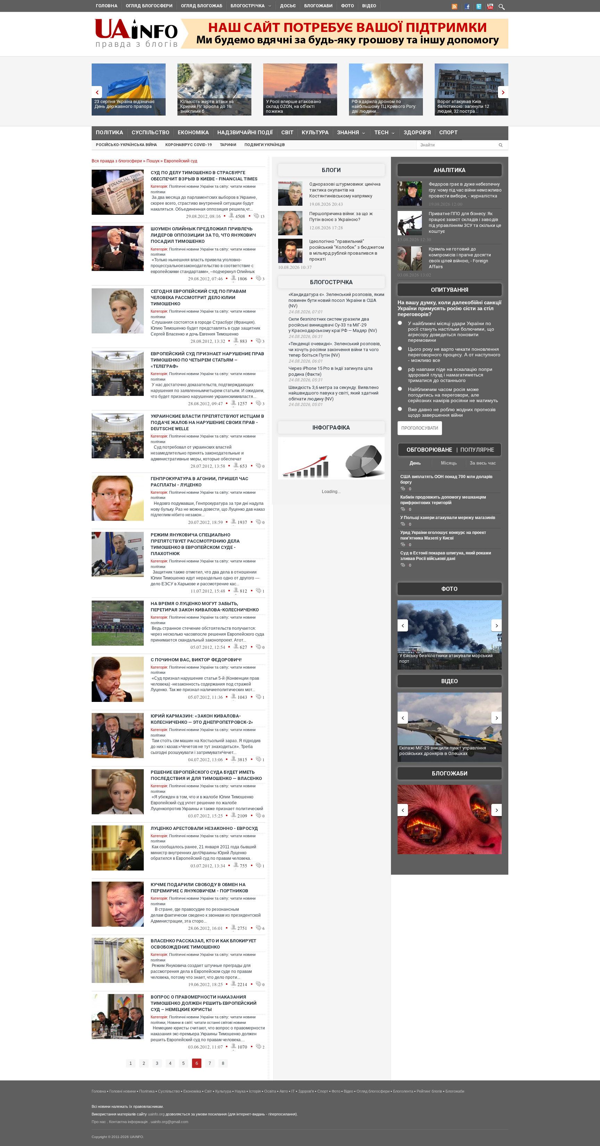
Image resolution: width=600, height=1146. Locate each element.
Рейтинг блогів (429, 1091)
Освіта (270, 1091)
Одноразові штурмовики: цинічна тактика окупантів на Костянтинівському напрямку (345, 189)
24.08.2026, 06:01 (306, 361)
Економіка (193, 132)
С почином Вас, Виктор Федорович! (196, 659)
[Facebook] (465, 7)
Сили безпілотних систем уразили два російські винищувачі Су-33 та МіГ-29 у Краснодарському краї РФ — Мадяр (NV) (333, 324)
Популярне (477, 450)
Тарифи (228, 145)
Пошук (153, 161)
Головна (106, 5)
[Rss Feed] (454, 7)
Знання (346, 134)
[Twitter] (477, 7)
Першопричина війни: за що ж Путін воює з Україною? (341, 216)
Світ (287, 132)
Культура (315, 132)
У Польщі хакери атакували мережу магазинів (447, 517)
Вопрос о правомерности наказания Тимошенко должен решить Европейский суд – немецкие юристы (204, 1003)
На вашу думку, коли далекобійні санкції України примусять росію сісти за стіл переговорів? (449, 308)
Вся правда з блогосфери (117, 161)
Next (505, 92)
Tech (379, 134)
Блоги (331, 170)
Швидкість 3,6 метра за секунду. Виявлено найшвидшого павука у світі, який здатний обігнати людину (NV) (334, 393)
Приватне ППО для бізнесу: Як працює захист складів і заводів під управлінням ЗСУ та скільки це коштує (465, 222)
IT (293, 1091)
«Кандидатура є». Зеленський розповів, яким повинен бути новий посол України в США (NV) (336, 300)
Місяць (449, 463)
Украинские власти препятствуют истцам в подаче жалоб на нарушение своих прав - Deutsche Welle (207, 422)
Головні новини (122, 1091)
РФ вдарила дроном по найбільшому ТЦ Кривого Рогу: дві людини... (384, 106)
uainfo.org (156, 1114)
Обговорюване (429, 450)
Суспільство (150, 132)
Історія (255, 1091)
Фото (347, 5)
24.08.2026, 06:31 (306, 336)
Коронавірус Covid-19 (188, 145)
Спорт (448, 132)
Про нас (99, 1122)
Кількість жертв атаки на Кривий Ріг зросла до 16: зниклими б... (207, 106)
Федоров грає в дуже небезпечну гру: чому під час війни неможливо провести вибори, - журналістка (465, 189)
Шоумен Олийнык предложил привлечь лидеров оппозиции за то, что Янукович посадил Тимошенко (203, 235)
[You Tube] (489, 7)
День (415, 463)
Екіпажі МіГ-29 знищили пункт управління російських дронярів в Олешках (442, 750)
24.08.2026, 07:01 (306, 311)
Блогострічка (245, 6)
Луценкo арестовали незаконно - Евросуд (204, 828)
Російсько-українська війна (126, 145)
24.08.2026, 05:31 (306, 379)
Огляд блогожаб (201, 5)
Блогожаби (318, 5)
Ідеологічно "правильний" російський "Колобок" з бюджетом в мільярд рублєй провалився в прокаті (346, 250)
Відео (369, 5)
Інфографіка (331, 427)
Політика (109, 132)
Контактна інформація (128, 1122)
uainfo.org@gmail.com (169, 1122)
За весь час (483, 463)
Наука (240, 1091)
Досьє (288, 5)
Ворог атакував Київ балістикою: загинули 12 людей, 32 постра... (463, 106)
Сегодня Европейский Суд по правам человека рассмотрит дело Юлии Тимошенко (198, 297)
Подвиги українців (264, 145)
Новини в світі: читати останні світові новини (206, 1022)
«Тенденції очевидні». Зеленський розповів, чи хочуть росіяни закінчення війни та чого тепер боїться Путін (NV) (335, 349)
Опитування (449, 290)
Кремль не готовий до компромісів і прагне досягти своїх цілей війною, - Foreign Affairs (460, 257)
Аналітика (450, 170)
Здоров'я (417, 132)
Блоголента (403, 1091)
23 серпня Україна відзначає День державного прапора (124, 104)
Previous (95, 92)
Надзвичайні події (245, 132)
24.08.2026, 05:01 (306, 404)
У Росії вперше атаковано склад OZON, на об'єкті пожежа (293, 106)
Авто (284, 1091)
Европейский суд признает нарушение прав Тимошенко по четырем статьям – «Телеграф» (207, 360)
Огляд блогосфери (149, 5)
